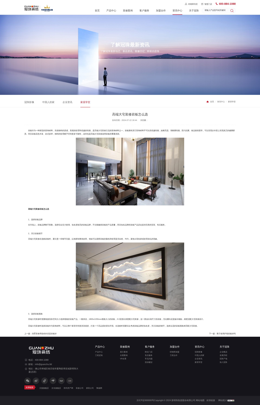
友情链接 (210, 400)
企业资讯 (67, 102)
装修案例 (128, 10)
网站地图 (200, 400)
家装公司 (90, 388)
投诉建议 (148, 362)
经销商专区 (193, 4)
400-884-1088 (227, 3)
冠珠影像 (29, 102)
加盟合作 (161, 10)
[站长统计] (230, 400)
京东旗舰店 (56, 388)
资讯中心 (177, 10)
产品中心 (111, 10)
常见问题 (148, 359)
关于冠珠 (194, 10)
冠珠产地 (223, 359)
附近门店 (148, 352)
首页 (97, 10)
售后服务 (148, 355)
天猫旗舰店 (44, 388)
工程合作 (173, 355)
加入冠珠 (223, 362)
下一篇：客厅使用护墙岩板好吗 (222, 334)
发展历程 (223, 355)
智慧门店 (208, 4)
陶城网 (99, 388)
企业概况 (223, 352)
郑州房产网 (68, 388)
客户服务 (144, 10)
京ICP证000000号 (145, 400)
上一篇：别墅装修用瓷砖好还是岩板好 (40, 334)
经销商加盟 (174, 352)
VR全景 (123, 359)
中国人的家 (48, 102)
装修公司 (79, 388)
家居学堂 (85, 102)
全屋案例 (124, 355)
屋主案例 (124, 352)
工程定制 (99, 355)
